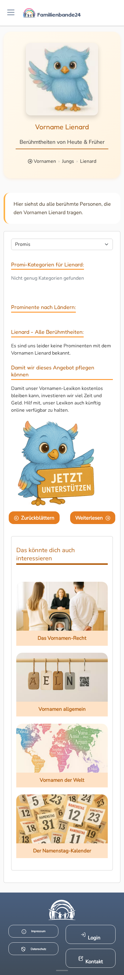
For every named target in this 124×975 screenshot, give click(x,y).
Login (94, 937)
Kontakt (94, 961)
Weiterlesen (89, 517)
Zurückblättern (37, 517)
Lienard (88, 161)
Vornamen (45, 161)
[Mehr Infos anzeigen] (62, 970)
